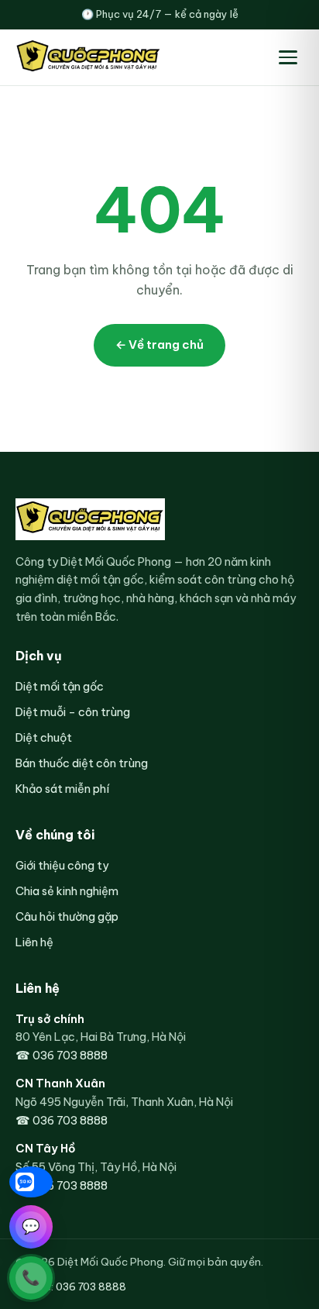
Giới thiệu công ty (61, 865)
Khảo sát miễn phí (62, 788)
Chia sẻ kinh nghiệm (66, 891)
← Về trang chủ (159, 344)
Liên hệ (34, 942)
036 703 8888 (91, 1286)
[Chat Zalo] (31, 1181)
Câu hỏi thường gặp (66, 916)
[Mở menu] (288, 57)
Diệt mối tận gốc (59, 686)
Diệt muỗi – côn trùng (72, 711)
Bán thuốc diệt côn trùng (81, 763)
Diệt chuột (43, 737)
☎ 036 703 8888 (61, 1055)
